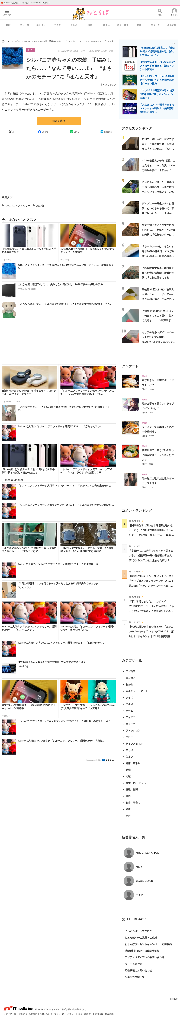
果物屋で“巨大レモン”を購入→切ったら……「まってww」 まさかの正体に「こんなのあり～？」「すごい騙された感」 (160, 299)
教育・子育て (133, 802)
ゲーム (129, 710)
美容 (128, 815)
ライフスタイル (134, 743)
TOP (8, 25)
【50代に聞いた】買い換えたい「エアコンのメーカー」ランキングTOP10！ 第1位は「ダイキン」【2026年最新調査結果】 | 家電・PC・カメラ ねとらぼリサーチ (151, 636)
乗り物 (129, 750)
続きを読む (59, 120)
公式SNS (22, 1014)
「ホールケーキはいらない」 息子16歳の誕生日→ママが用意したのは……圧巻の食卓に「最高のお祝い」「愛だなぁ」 (159, 256)
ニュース (24, 25)
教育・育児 (122, 25)
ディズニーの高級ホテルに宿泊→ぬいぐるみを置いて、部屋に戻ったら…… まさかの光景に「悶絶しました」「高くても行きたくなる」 (158, 213)
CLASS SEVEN (144, 881)
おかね (129, 684)
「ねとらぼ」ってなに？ (137, 931)
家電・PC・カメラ (136, 783)
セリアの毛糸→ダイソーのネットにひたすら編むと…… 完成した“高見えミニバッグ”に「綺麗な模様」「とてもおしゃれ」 (158, 342)
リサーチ (155, 25)
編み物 (40, 205)
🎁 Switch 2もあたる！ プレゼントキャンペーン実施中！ (25, 3)
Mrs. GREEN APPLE (147, 852)
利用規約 (174, 999)
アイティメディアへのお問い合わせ (143, 957)
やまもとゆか (109, 84)
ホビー (30, 50)
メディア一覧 (10, 1014)
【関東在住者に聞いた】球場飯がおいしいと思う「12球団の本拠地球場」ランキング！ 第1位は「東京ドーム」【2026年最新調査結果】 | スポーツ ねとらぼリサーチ (151, 535)
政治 (128, 796)
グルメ (73, 25)
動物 (139, 25)
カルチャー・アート (137, 691)
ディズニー (132, 717)
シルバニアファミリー (17, 205)
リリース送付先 (132, 964)
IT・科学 (130, 671)
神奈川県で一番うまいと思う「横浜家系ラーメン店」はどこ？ (158, 455)
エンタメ (41, 25)
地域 (90, 25)
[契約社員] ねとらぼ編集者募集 (140, 950)
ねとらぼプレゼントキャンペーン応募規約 (147, 944)
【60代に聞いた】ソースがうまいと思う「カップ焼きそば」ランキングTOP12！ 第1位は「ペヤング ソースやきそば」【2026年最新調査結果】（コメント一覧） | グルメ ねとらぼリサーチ (152, 586)
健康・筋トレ (133, 763)
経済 (128, 809)
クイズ (57, 25)
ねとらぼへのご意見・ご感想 (139, 937)
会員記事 (171, 25)
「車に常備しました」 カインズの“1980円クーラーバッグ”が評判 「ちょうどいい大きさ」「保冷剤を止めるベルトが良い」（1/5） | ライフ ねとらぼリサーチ (151, 611)
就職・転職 (132, 789)
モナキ (139, 895)
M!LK (139, 866)
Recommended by (94, 760)
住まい (106, 25)
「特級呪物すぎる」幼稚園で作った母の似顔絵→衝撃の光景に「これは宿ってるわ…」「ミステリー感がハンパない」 (158, 278)
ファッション (133, 730)
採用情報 (99, 1014)
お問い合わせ (46, 1014)
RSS (80, 1014)
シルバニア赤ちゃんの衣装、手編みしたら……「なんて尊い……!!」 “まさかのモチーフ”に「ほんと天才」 (69, 68)
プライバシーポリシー (65, 1014)
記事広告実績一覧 (133, 977)
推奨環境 (109, 1014)
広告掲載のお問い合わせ (137, 970)
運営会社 (88, 1014)
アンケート (130, 366)
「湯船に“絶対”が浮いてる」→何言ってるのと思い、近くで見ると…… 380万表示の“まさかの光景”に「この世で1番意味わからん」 (158, 320)
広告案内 (33, 1014)
